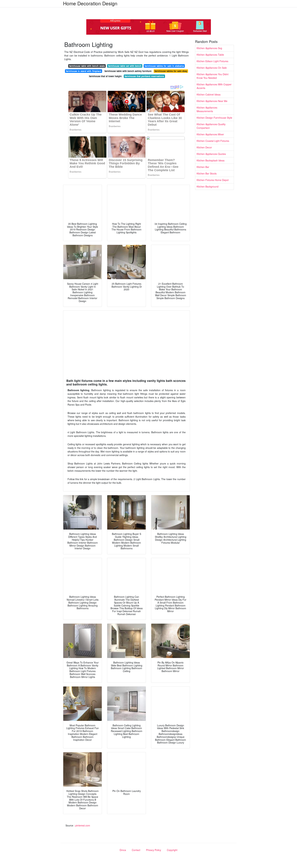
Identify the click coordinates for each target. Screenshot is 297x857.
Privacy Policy (153, 850)
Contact (136, 850)
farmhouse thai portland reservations (144, 76)
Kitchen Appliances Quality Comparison (211, 125)
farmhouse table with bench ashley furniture (127, 71)
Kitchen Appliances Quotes (211, 154)
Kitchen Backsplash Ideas (210, 160)
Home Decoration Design (90, 3)
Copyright (172, 850)
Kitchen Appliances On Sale (212, 67)
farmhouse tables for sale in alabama (164, 65)
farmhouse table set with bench (124, 65)
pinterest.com (82, 825)
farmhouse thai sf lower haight (105, 76)
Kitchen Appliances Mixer (210, 134)
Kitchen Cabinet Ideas (209, 94)
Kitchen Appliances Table (210, 54)
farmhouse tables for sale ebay (171, 71)
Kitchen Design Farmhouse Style (214, 117)
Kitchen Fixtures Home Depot (213, 180)
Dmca (123, 850)
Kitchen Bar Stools (207, 173)
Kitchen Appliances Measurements (207, 109)
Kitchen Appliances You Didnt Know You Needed (212, 76)
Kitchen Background (207, 186)
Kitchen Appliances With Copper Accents (214, 86)
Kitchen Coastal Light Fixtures (213, 141)
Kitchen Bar (203, 167)
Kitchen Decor (204, 147)
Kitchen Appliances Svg (209, 48)
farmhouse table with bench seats (87, 65)
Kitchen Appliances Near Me (212, 101)
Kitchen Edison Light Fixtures (212, 61)
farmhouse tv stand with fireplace (83, 71)
